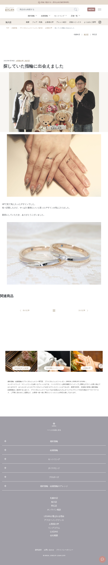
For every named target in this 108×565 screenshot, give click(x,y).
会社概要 (54, 535)
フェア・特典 (37, 22)
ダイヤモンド (54, 468)
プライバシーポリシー (64, 550)
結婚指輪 (54, 450)
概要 (27, 22)
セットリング (54, 459)
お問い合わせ (49, 550)
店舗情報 (14, 28)
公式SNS (54, 531)
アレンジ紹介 (61, 22)
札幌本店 (77, 34)
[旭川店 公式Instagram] (100, 22)
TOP (7, 28)
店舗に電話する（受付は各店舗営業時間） (55, 2)
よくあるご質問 (90, 22)
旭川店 (86, 34)
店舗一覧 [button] (74, 16)
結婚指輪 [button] (44, 16)
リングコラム (54, 527)
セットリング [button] (59, 16)
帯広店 (94, 34)
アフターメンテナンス (54, 520)
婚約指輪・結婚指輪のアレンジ (54, 486)
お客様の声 (49, 22)
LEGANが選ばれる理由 (54, 516)
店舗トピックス (75, 22)
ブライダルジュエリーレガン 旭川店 (31, 28)
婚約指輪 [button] (31, 16)
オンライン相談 (54, 509)
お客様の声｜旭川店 (23, 61)
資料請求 (38, 550)
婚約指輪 (54, 441)
